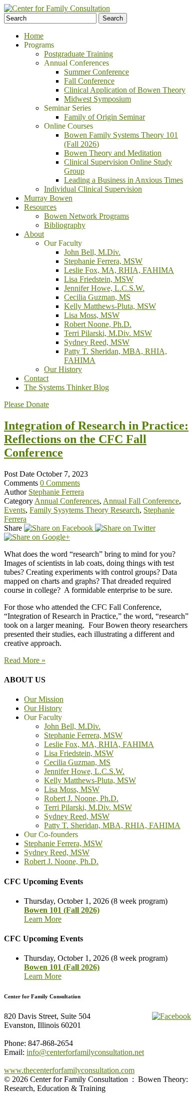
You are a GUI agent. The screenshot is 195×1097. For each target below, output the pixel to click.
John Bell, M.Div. (92, 252)
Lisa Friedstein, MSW (99, 279)
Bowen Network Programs (86, 216)
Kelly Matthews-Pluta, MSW (110, 306)
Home (34, 36)
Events (15, 510)
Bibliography (65, 225)
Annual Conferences (67, 501)
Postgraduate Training (78, 54)
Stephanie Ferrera (56, 492)
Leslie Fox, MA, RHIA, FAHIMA (119, 270)
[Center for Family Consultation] (57, 8)
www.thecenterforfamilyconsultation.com (69, 1070)
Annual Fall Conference (141, 501)
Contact (36, 378)
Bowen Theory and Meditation (113, 153)
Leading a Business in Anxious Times (123, 180)
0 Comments (60, 483)
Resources (40, 207)
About (34, 234)
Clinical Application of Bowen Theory (125, 90)
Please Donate (26, 404)
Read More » (25, 660)
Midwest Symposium (97, 99)
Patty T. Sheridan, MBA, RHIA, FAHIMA (112, 825)
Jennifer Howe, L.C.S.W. (104, 288)
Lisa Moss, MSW (92, 315)
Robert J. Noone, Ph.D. (81, 798)
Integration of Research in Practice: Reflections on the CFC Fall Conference (96, 439)
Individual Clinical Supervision (93, 189)
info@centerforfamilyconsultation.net (85, 1052)
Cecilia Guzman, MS (97, 297)
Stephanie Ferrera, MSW (103, 261)
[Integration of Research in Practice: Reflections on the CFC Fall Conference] (59, 528)
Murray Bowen (48, 198)
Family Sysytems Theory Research (85, 510)
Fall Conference (89, 81)
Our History (63, 369)
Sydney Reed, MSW (97, 342)
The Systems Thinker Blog (66, 387)
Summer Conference (96, 72)
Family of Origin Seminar (104, 117)
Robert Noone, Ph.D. (98, 324)
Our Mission (44, 699)
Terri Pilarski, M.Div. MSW (108, 333)
